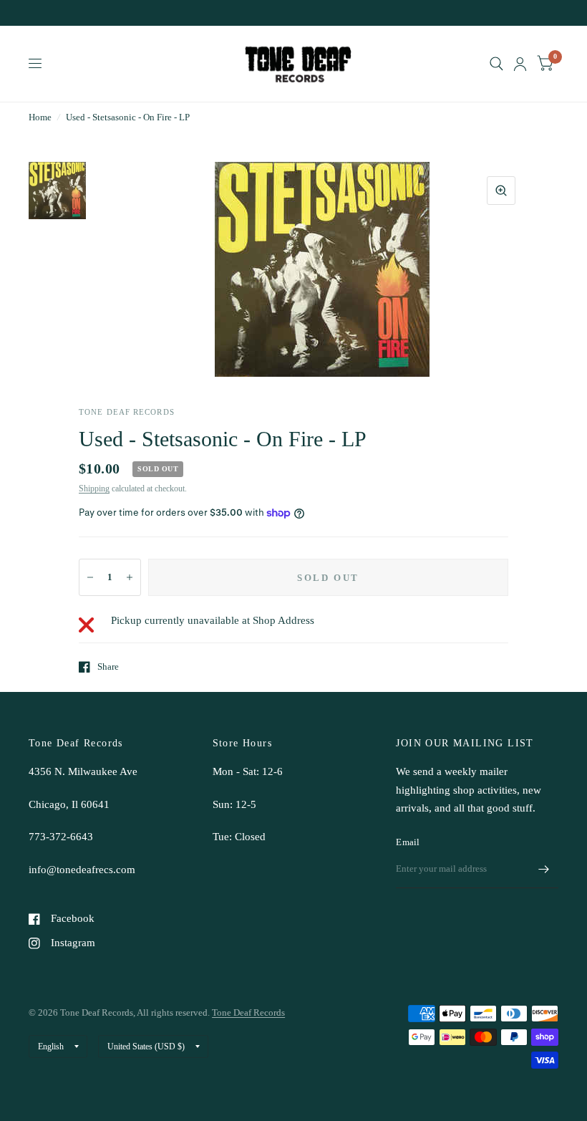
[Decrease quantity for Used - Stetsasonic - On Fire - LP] (90, 577)
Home (40, 117)
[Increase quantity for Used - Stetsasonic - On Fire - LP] (129, 577)
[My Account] (520, 64)
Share (108, 666)
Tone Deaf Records (248, 1012)
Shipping (94, 488)
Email (407, 842)
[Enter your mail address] (544, 869)
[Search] (496, 64)
